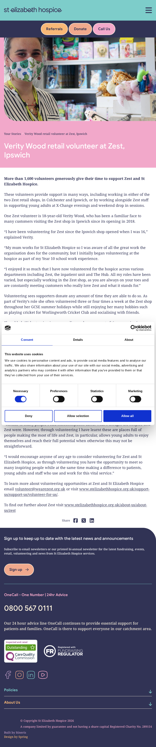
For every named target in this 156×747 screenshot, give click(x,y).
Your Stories (12, 134)
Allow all (127, 416)
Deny (28, 416)
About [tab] (129, 339)
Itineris (21, 732)
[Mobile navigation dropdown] (145, 691)
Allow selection (78, 416)
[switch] (59, 399)
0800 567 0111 (28, 608)
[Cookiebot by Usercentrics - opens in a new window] (133, 328)
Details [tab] (78, 339)
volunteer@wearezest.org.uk (40, 488)
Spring (23, 737)
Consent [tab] (27, 339)
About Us (12, 702)
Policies (11, 690)
